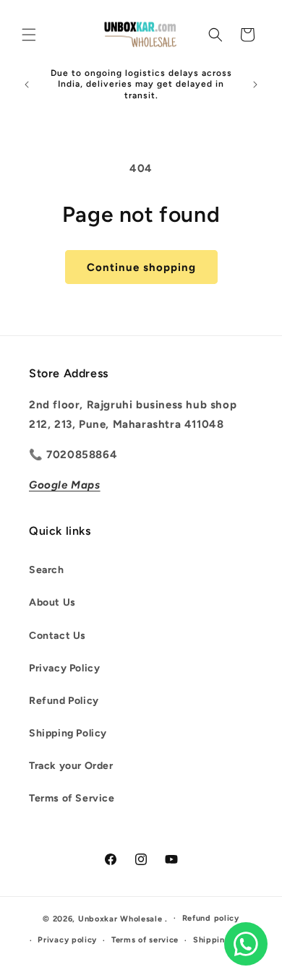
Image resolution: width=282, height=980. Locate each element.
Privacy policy (67, 940)
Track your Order (71, 766)
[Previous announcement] (27, 84)
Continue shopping (141, 267)
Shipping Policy (68, 733)
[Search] (215, 35)
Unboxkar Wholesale (121, 918)
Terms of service (145, 940)
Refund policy (210, 918)
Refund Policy (64, 701)
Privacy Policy (64, 668)
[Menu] (29, 35)
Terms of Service (72, 798)
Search (46, 570)
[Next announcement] (255, 84)
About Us (52, 602)
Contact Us (57, 635)
